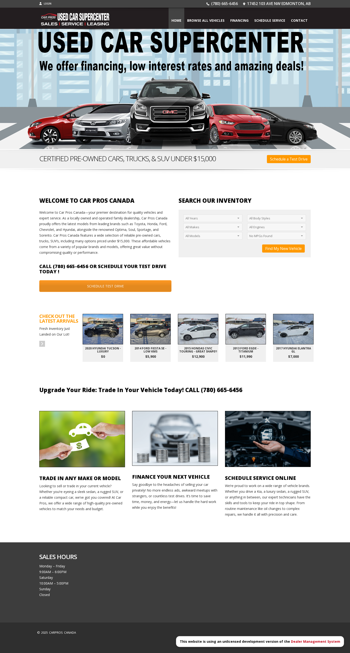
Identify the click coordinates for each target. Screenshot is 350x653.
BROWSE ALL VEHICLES (206, 20)
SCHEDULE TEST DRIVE (105, 286)
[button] (42, 344)
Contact (299, 20)
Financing (239, 20)
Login (47, 3)
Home (176, 20)
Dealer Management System (315, 641)
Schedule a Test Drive (289, 159)
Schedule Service (269, 20)
